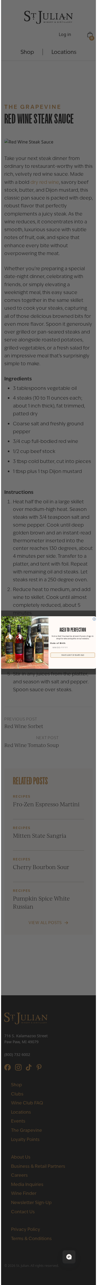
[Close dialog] (94, 619)
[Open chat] (69, 1256)
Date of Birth (57, 643)
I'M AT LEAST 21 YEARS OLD (72, 655)
